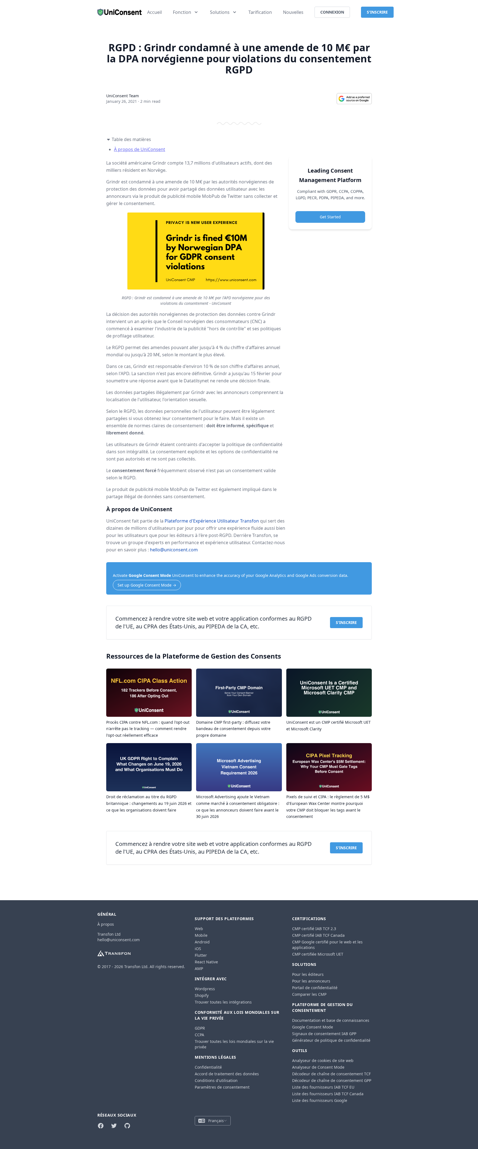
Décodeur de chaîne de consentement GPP (331, 1080)
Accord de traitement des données (227, 1073)
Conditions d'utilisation (216, 1080)
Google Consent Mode (150, 575)
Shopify (202, 995)
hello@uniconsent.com (174, 550)
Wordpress (205, 988)
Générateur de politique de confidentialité (331, 1040)
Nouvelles (293, 12)
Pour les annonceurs (311, 981)
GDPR (200, 1028)
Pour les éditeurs (308, 974)
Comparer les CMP (309, 994)
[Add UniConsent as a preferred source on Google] (354, 98)
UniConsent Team (122, 95)
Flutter (201, 955)
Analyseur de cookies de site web (323, 1060)
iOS (198, 948)
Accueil (154, 12)
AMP (199, 968)
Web (199, 928)
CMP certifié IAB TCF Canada (318, 935)
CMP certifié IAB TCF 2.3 (314, 928)
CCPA (199, 1034)
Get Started (330, 217)
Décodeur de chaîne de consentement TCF (331, 1073)
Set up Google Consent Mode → (147, 585)
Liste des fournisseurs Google (319, 1100)
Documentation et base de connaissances (330, 1020)
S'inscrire (346, 622)
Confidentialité (208, 1067)
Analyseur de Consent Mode (318, 1067)
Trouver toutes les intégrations (223, 1002)
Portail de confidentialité (314, 987)
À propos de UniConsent (139, 149)
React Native (206, 961)
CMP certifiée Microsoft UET (317, 954)
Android (202, 942)
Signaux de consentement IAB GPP (324, 1033)
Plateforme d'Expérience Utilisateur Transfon (212, 521)
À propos (105, 924)
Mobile (201, 935)
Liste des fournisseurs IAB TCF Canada (327, 1093)
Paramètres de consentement (222, 1087)
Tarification (260, 12)
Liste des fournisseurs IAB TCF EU (323, 1087)
